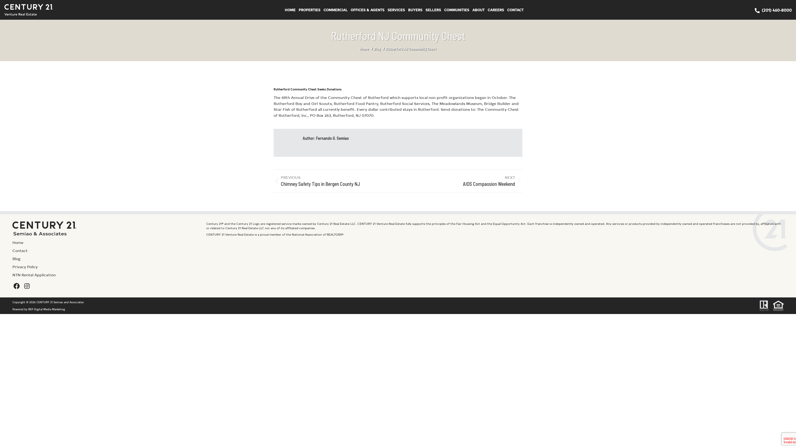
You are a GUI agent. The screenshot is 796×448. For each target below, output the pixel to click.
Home (364, 48)
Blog (377, 48)
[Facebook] (16, 286)
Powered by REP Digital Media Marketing (38, 309)
